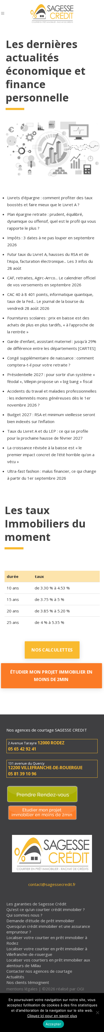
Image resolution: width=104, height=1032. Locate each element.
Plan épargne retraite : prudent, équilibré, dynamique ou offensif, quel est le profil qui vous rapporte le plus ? (51, 221)
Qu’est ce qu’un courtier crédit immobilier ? (45, 909)
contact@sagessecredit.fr (52, 884)
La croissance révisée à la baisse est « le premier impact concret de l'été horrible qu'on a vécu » (50, 454)
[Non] (97, 1012)
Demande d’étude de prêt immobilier (40, 920)
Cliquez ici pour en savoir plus (52, 1016)
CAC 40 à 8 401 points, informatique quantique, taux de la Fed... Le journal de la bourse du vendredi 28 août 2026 (50, 301)
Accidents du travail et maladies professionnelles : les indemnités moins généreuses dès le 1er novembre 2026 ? (52, 398)
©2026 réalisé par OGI (63, 988)
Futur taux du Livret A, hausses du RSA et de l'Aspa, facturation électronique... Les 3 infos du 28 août (50, 261)
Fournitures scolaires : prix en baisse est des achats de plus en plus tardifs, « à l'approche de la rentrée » (50, 324)
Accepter (53, 1024)
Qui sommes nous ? (24, 915)
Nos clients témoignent (27, 982)
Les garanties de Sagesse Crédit (36, 903)
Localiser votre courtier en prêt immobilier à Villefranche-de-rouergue (46, 951)
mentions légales (22, 988)
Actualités (15, 976)
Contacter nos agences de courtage (39, 971)
